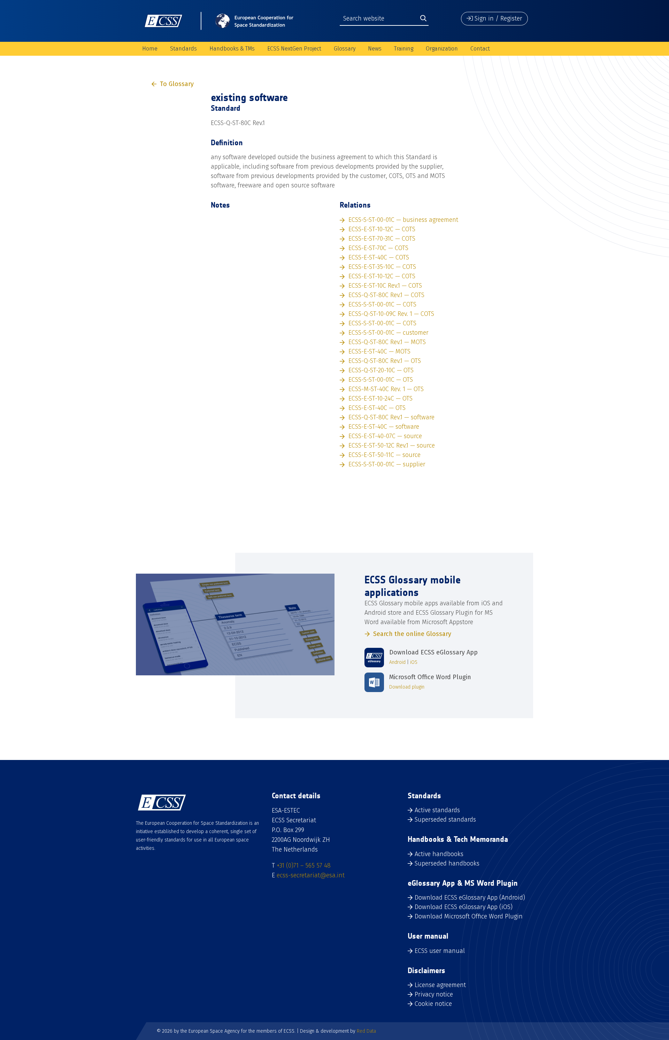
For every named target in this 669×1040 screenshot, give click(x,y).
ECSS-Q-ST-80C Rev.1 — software (391, 417)
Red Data (366, 1031)
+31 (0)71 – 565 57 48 (304, 865)
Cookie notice (433, 1004)
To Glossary (177, 84)
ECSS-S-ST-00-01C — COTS (382, 304)
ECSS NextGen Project (294, 48)
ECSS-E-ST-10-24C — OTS (380, 398)
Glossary (344, 48)
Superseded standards (445, 819)
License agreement (440, 985)
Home (149, 48)
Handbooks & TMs (232, 48)
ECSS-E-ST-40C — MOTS (379, 351)
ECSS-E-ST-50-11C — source (384, 455)
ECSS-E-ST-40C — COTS (378, 257)
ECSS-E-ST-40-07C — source (385, 436)
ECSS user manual (440, 951)
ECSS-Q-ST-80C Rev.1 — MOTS (387, 342)
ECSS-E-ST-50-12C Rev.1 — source (391, 445)
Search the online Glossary (412, 634)
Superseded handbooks (447, 863)
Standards (183, 48)
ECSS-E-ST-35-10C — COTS (382, 267)
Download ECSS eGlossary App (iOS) (464, 907)
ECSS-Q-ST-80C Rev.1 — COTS (386, 295)
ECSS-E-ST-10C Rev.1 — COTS (385, 285)
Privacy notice (434, 994)
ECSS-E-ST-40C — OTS (377, 408)
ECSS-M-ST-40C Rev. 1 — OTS (386, 389)
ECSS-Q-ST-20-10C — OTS (381, 370)
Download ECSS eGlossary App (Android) (470, 897)
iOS (413, 662)
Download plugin (406, 687)
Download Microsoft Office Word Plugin (469, 916)
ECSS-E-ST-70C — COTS (378, 248)
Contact (480, 48)
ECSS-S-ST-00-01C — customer (388, 332)
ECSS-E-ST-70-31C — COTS (381, 238)
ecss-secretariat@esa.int (311, 875)
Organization (442, 48)
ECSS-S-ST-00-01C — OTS (380, 379)
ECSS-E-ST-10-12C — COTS (381, 229)
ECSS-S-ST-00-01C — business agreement (403, 220)
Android (397, 662)
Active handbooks (439, 854)
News (375, 48)
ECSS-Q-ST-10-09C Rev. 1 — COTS (391, 314)
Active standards (437, 810)
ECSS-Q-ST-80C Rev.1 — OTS (384, 361)
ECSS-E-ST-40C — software (383, 426)
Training (403, 48)
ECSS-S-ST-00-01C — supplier (386, 464)
